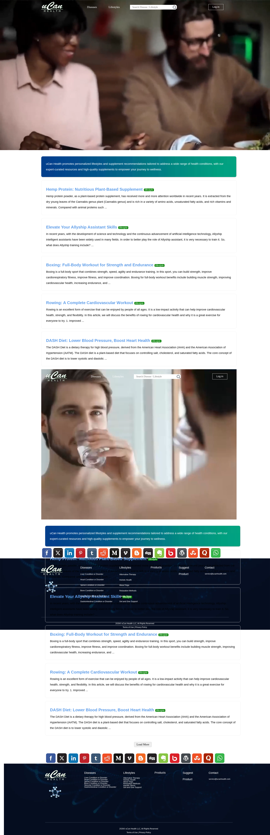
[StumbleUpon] (197, 763)
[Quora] (208, 763)
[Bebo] (174, 763)
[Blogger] (140, 763)
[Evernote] (163, 758)
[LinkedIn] (73, 758)
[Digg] (152, 763)
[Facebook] (51, 758)
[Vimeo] (130, 758)
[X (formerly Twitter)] (62, 763)
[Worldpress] (185, 763)
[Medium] (118, 763)
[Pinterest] (85, 758)
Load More (143, 744)
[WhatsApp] (219, 763)
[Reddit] (107, 763)
